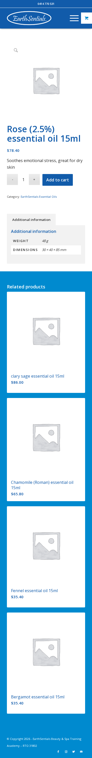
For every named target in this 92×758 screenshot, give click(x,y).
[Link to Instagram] (66, 751)
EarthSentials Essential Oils (39, 196)
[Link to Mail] (81, 751)
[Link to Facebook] (58, 751)
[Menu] (72, 18)
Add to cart (57, 180)
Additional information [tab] (31, 219)
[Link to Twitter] (73, 751)
